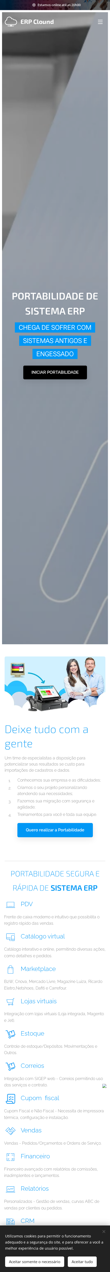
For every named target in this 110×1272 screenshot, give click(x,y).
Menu (100, 22)
